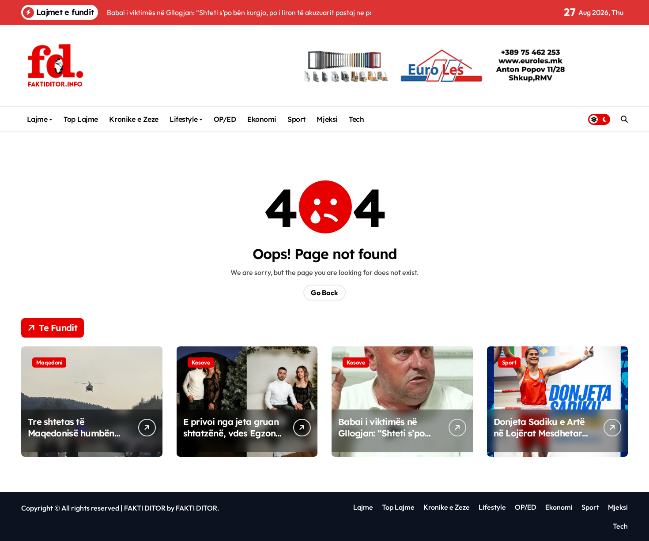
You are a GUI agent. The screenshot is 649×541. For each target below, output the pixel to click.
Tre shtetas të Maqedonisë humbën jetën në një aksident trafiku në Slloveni (71, 439)
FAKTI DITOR (145, 507)
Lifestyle (183, 119)
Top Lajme (81, 119)
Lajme (37, 119)
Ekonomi (261, 119)
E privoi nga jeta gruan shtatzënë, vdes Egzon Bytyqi (231, 433)
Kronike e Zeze (133, 119)
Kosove (201, 362)
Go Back (324, 292)
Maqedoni (49, 362)
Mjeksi (327, 119)
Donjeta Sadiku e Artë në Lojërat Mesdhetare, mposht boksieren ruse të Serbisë (541, 439)
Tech (356, 119)
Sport (296, 119)
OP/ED (225, 119)
